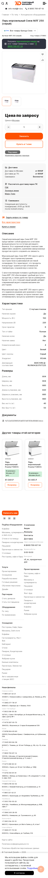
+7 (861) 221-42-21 (9, 694)
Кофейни (5, 634)
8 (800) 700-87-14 (22, 45)
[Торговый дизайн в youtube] (9, 518)
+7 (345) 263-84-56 (9, 742)
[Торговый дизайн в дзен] (14, 518)
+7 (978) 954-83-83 (9, 731)
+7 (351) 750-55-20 (9, 801)
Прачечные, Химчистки (12, 666)
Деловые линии (12, 191)
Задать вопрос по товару (17, 217)
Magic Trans (10, 194)
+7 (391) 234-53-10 (9, 821)
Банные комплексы (10, 662)
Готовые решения (9, 582)
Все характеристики (11, 222)
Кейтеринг (6, 644)
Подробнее (32, 868)
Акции (27, 528)
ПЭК (6, 187)
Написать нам (10, 513)
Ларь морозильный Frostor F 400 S (34, 464)
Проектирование (9, 571)
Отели (4, 648)
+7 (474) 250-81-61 (9, 773)
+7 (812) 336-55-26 (9, 711)
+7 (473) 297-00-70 (9, 722)
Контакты (28, 535)
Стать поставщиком (10, 602)
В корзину (12, 485)
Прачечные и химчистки (34, 597)
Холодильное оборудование (33, 15)
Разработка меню (9, 578)
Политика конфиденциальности (15, 844)
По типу (15, 15)
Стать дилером (8, 598)
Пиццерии (6, 669)
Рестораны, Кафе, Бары (12, 627)
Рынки (4, 673)
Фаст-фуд (28, 593)
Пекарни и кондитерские (12, 542)
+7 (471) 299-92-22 (9, 764)
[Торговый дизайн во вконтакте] (4, 518)
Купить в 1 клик (24, 144)
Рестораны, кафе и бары (12, 557)
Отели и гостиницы (10, 539)
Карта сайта (7, 840)
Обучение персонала (11, 586)
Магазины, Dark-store (11, 631)
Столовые (6, 655)
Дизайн (5, 589)
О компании (29, 525)
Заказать (24, 136)
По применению (9, 615)
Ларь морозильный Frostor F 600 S (11, 464)
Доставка (28, 539)
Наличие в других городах (17, 155)
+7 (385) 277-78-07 (9, 703)
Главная (5, 15)
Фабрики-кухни (8, 658)
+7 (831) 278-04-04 (9, 784)
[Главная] (24, 3)
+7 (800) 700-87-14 (9, 753)
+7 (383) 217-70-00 (9, 830)
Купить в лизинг (9, 227)
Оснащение (7, 575)
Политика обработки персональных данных (20, 848)
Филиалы (28, 532)
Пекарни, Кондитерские (12, 651)
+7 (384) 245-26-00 (9, 812)
